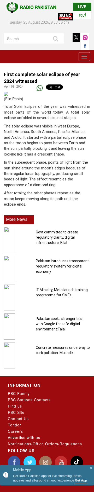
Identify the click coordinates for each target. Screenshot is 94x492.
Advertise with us (24, 437)
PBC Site (16, 412)
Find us (15, 406)
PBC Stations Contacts (29, 399)
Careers (15, 431)
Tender (14, 424)
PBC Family (19, 393)
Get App (81, 480)
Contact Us (18, 418)
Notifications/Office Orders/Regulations (45, 443)
